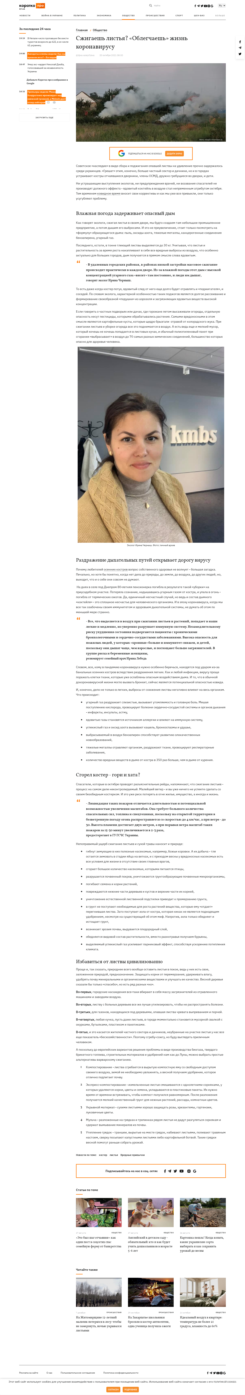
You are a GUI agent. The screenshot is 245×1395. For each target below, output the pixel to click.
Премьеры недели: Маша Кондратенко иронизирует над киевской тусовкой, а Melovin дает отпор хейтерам (47, 97)
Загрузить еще (45, 117)
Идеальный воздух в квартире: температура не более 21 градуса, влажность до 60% (201, 1322)
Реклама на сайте (28, 1372)
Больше (220, 15)
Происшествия (155, 15)
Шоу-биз (199, 15)
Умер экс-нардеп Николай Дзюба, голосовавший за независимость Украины (46, 68)
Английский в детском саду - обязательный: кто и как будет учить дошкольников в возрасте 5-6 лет (150, 1244)
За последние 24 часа (35, 29)
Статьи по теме (87, 1190)
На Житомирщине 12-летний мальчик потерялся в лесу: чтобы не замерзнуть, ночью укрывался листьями (99, 1324)
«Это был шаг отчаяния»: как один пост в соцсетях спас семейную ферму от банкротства (98, 1242)
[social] (195, 6)
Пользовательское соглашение (78, 1372)
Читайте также (87, 1270)
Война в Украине (52, 15)
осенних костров (116, 569)
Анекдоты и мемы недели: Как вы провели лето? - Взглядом (46, 55)
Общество (128, 15)
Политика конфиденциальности (120, 1372)
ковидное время (108, 193)
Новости (25, 15)
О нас (49, 1372)
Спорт (179, 15)
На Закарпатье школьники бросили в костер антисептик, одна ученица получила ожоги (149, 1322)
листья (114, 1155)
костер (103, 1155)
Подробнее (130, 1389)
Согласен (113, 1389)
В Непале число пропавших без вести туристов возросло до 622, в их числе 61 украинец (48, 42)
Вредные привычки (132, 1155)
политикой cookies (225, 1382)
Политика (80, 15)
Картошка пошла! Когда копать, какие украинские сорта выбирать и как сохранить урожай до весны (202, 1244)
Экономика (104, 15)
